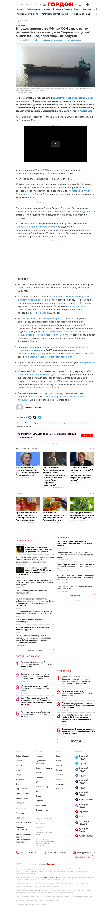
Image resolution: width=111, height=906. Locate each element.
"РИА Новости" (85, 111)
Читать (87, 435)
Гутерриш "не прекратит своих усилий (36, 226)
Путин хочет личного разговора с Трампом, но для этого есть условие (74, 543)
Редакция (20, 818)
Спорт (18, 775)
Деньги (26, 21)
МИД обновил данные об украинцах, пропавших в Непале (31, 592)
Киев (58, 756)
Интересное (21, 803)
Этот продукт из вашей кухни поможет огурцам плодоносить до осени (82, 515)
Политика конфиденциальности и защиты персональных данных (44, 831)
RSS (81, 816)
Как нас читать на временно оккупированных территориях (23, 838)
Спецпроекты (42, 810)
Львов (58, 761)
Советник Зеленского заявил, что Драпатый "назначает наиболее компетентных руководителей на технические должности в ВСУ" (76, 680)
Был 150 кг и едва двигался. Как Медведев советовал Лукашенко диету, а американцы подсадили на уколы (36, 701)
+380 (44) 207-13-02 (57, 853)
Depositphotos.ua (50, 877)
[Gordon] (60, 5)
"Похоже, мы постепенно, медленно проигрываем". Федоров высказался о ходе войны (78, 705)
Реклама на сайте (23, 822)
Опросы (39, 801)
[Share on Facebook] (30, 417)
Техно (18, 784)
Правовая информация (21, 828)
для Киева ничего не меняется (43, 387)
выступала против (27, 325)
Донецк (59, 770)
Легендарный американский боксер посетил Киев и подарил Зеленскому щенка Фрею (77, 693)
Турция (36, 423)
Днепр (58, 779)
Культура (20, 779)
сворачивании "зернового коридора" (37, 374)
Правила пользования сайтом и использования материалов (45, 821)
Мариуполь (60, 784)
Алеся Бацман (86, 799)
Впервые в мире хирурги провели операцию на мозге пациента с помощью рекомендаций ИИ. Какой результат (35, 559)
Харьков (59, 775)
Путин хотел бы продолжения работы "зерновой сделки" (60, 211)
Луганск (59, 789)
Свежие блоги (65, 537)
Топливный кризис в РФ (27, 14)
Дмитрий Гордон (83, 757)
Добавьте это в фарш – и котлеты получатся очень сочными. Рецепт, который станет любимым (36, 676)
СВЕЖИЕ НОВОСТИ (25, 541)
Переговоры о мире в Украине (55, 14)
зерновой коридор (82, 423)
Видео (38, 796)
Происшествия (22, 793)
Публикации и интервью (38, 9)
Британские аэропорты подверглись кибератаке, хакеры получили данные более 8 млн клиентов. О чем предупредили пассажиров (35, 602)
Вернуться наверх (82, 857)
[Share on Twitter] (34, 417)
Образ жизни (21, 789)
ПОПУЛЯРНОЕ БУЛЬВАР (28, 656)
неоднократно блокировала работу (45, 318)
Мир (81, 483)
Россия (19, 423)
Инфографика (22, 798)
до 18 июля (42, 313)
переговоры (53, 423)
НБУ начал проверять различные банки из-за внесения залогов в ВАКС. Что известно (34, 612)
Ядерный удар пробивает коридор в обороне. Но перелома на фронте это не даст (75, 566)
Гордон (18, 21)
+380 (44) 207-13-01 (28, 853)
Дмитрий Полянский (24, 426)
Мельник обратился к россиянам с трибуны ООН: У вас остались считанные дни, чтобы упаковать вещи (77, 718)
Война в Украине (58, 488)
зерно (71, 423)
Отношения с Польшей (81, 14)
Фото (38, 791)
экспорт (63, 423)
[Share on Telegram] (39, 417)
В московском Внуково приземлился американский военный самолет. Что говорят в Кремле (78, 731)
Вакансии (20, 813)
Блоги (77, 9)
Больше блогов (76, 596)
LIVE (38, 782)
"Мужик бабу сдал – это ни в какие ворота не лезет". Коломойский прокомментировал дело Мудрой (34, 582)
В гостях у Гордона (62, 9)
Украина (28, 423)
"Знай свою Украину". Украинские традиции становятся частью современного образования (75, 577)
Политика (20, 761)
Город (58, 751)
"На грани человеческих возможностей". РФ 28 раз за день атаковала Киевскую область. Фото (33, 571)
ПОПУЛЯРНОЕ (64, 671)
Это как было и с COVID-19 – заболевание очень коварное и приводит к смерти (75, 555)
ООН (44, 423)
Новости (20, 9)
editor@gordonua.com (86, 853)
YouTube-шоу (41, 805)
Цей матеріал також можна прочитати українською (58, 40)
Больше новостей (35, 651)
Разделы (39, 751)
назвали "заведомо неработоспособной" (50, 356)
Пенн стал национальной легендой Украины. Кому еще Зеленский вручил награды (37, 714)
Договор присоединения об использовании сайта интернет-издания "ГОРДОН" (45, 842)
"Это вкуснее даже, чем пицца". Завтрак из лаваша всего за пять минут (35, 688)
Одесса (59, 765)
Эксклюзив (41, 787)
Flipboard (83, 812)
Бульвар (87, 9)
